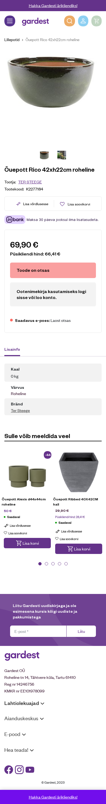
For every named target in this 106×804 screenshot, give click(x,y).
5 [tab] (66, 563)
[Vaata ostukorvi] (96, 21)
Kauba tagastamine (21, 751)
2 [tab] (46, 563)
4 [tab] (59, 563)
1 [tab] (40, 563)
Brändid (11, 788)
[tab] (15, 350)
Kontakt (11, 760)
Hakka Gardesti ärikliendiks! (53, 5)
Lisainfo (12, 349)
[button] (27, 543)
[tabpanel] (27, 503)
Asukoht (11, 728)
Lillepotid (12, 39)
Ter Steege (30, 181)
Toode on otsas (33, 270)
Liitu (81, 631)
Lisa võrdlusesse (35, 203)
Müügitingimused (19, 744)
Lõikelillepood (16, 735)
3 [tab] (53, 563)
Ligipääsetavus (17, 781)
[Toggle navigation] (9, 21)
